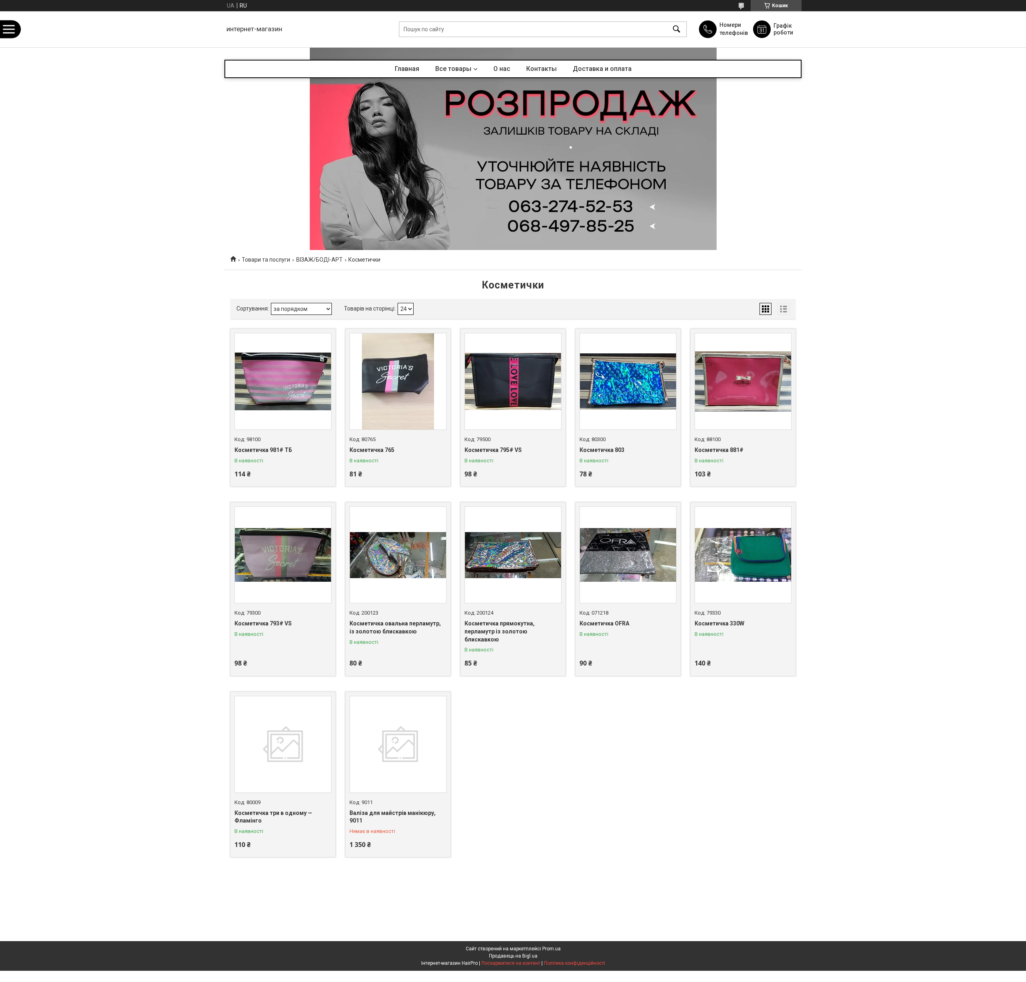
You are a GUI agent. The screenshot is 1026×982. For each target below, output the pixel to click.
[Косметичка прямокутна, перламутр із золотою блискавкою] (513, 554)
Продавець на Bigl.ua (513, 956)
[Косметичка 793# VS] (282, 554)
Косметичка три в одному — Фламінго (273, 817)
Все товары (453, 69)
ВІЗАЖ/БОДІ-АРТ (319, 259)
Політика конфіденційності (574, 963)
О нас (501, 69)
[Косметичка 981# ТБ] (282, 381)
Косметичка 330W (719, 623)
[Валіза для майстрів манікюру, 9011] (397, 744)
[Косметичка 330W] (743, 554)
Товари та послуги (266, 259)
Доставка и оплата (602, 69)
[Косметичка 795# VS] (513, 381)
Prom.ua (551, 949)
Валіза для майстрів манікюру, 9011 (392, 817)
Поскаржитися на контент (510, 963)
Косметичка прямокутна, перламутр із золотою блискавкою (500, 631)
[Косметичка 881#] (743, 381)
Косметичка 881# (719, 450)
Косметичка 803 (602, 450)
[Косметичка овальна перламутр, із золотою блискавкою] (397, 554)
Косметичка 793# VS (263, 623)
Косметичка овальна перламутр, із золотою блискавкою (395, 627)
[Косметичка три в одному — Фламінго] (282, 744)
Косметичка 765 (371, 450)
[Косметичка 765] (397, 381)
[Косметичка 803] (628, 381)
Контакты (541, 69)
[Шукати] (676, 29)
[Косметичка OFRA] (628, 554)
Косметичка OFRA (604, 623)
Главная (407, 69)
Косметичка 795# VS (493, 450)
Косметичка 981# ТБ (263, 450)
